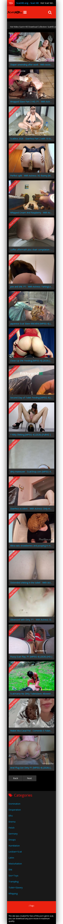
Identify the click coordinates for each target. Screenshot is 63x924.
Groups (12, 839)
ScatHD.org (14, 12)
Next (29, 778)
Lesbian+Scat (15, 851)
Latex (11, 857)
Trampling (14, 881)
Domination (14, 803)
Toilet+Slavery (16, 887)
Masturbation (15, 863)
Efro (11, 815)
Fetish (12, 827)
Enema (12, 821)
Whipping (13, 893)
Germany (13, 833)
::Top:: (31, 905)
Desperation (15, 809)
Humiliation (14, 845)
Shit (10, 869)
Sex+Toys (13, 875)
